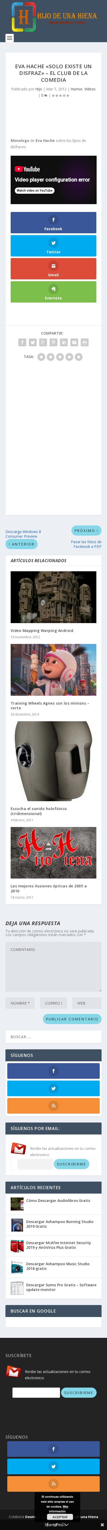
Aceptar (60, 1517)
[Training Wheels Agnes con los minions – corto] (54, 669)
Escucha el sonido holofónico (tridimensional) (39, 811)
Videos (90, 88)
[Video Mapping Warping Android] (54, 597)
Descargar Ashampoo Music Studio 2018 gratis (58, 1266)
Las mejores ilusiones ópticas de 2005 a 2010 (49, 888)
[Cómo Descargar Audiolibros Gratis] (17, 1204)
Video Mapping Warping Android (42, 630)
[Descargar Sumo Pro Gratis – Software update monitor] (17, 1288)
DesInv (31, 1516)
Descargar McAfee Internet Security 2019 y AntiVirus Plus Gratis (58, 1245)
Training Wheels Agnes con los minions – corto (50, 705)
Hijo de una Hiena (83, 1516)
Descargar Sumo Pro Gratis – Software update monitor (61, 1287)
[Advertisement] (56, 115)
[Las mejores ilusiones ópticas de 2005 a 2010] (54, 853)
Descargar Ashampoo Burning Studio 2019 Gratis (59, 1224)
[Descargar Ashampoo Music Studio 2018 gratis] (17, 1267)
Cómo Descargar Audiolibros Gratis (58, 1200)
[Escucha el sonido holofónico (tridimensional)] (54, 761)
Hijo (38, 88)
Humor (76, 88)
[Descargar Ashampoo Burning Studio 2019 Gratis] (17, 1225)
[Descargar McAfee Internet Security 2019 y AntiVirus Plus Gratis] (17, 1246)
